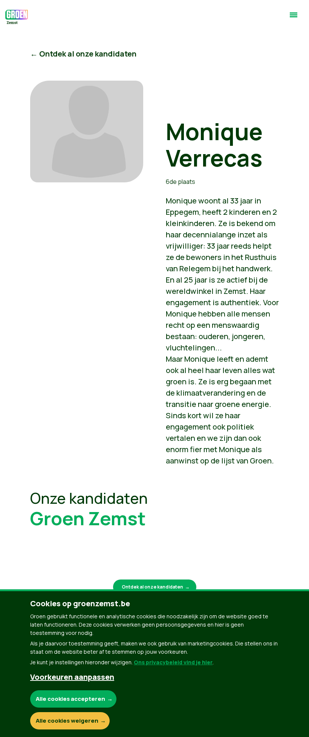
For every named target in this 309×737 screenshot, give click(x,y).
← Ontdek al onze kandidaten (83, 54)
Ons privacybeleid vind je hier (173, 662)
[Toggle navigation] (293, 18)
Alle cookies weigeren (67, 721)
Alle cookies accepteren (70, 699)
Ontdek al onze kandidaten (152, 587)
